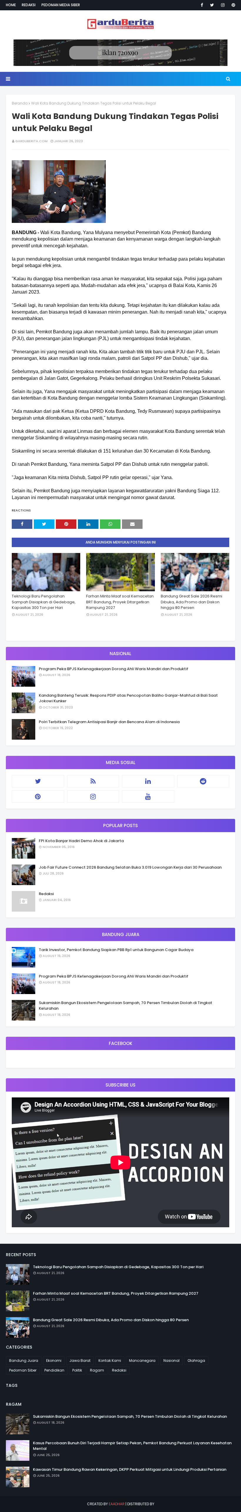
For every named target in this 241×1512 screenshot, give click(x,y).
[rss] (93, 781)
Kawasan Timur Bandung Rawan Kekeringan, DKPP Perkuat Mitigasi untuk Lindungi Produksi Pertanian (129, 1469)
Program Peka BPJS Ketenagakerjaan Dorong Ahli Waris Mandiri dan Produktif (113, 669)
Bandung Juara (23, 1360)
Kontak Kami (109, 1360)
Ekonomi (53, 1360)
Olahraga (196, 1360)
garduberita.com (31, 141)
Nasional (171, 1360)
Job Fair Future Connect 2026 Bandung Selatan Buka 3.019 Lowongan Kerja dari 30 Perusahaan (130, 867)
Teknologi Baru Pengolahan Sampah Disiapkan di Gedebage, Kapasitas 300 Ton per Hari (44, 601)
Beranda (20, 103)
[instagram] (223, 5)
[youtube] (148, 796)
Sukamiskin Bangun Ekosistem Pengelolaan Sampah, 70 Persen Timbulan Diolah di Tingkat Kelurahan (125, 1005)
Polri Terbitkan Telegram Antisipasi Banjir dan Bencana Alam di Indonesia (109, 722)
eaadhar (117, 1503)
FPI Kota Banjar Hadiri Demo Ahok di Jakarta (81, 841)
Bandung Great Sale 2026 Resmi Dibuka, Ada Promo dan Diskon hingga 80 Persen (191, 601)
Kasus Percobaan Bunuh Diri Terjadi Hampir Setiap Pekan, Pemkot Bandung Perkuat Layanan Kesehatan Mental (132, 1446)
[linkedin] (148, 781)
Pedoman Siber (22, 1370)
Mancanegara (142, 1360)
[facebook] (202, 5)
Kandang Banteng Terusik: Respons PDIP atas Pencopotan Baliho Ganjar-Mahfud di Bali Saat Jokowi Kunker (128, 698)
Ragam (97, 1370)
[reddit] (203, 781)
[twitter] (212, 5)
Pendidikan (54, 1370)
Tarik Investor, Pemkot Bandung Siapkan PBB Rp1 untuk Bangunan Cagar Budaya (116, 950)
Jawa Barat (80, 1360)
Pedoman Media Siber (60, 4)
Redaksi (29, 4)
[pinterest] (232, 5)
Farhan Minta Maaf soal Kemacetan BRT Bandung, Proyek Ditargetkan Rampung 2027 (120, 601)
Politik (77, 1370)
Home (11, 4)
